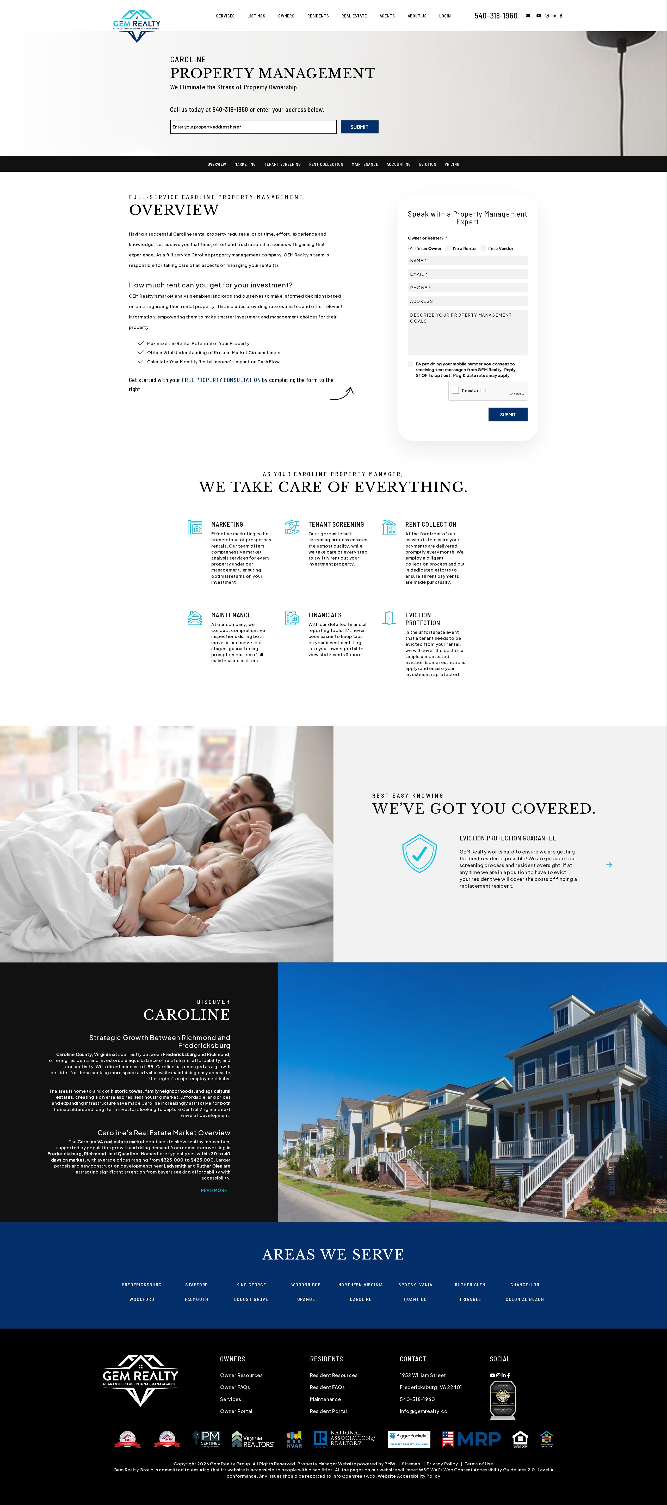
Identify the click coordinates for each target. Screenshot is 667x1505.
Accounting (399, 164)
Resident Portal (328, 1411)
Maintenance (365, 164)
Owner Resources (241, 1375)
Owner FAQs (235, 1387)
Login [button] (445, 15)
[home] (136, 26)
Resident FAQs (327, 1387)
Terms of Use (479, 1463)
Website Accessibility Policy (409, 1476)
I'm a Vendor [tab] (501, 248)
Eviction (427, 164)
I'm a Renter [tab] (465, 248)
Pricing (452, 164)
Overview (216, 164)
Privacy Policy (442, 1463)
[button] (524, 16)
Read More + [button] (216, 1190)
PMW (390, 1463)
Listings (256, 15)
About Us (417, 15)
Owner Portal (236, 1411)
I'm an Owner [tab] (428, 248)
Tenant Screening (282, 164)
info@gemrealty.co (424, 1411)
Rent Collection (326, 164)
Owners (286, 15)
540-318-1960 (496, 15)
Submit (359, 127)
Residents (318, 15)
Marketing (245, 164)
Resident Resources (333, 1375)
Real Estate (354, 15)
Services (225, 15)
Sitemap (411, 1463)
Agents (387, 15)
